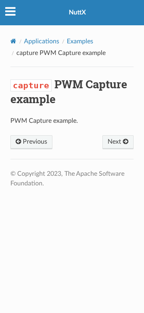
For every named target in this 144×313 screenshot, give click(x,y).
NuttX (77, 12)
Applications (41, 41)
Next (115, 141)
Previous (34, 141)
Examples (80, 41)
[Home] (13, 41)
